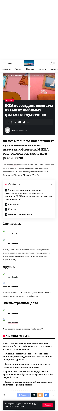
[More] (28, 122)
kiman (14, 130)
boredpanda (13, 234)
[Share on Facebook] (11, 122)
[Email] (19, 122)
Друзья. (12, 209)
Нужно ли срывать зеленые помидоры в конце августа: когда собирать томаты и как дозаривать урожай (27, 357)
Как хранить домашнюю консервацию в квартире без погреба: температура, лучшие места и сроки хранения (27, 346)
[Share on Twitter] (15, 122)
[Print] (24, 122)
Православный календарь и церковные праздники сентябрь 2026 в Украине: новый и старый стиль (28, 374)
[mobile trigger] (5, 63)
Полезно (9, 100)
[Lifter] (29, 63)
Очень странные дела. (20, 214)
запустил (13, 165)
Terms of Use (18, 406)
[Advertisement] (29, 30)
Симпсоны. (14, 204)
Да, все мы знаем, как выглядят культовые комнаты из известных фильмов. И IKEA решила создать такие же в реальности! (28, 194)
